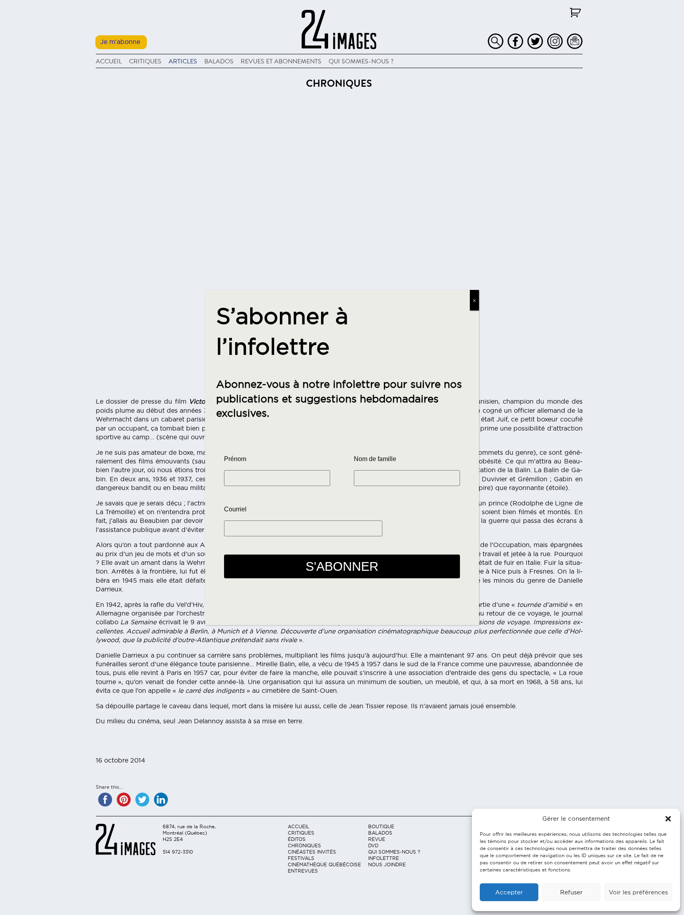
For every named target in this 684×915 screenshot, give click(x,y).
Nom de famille (375, 459)
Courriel (235, 509)
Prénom (235, 459)
